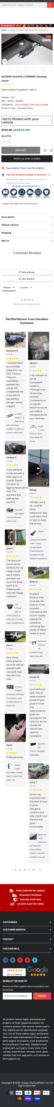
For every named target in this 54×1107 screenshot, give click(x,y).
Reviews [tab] (7, 287)
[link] (27, 891)
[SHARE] (50, 150)
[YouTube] (27, 960)
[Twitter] (34, 960)
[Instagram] (12, 960)
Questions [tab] (24, 287)
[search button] (50, 5)
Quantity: (6, 136)
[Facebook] (5, 960)
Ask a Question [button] (28, 279)
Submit (42, 996)
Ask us (32, 89)
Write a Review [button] (28, 272)
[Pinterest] (20, 960)
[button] (44, 10)
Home (4, 30)
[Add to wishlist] (45, 150)
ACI (12, 97)
